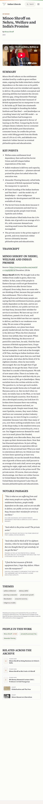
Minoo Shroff (9, 32)
